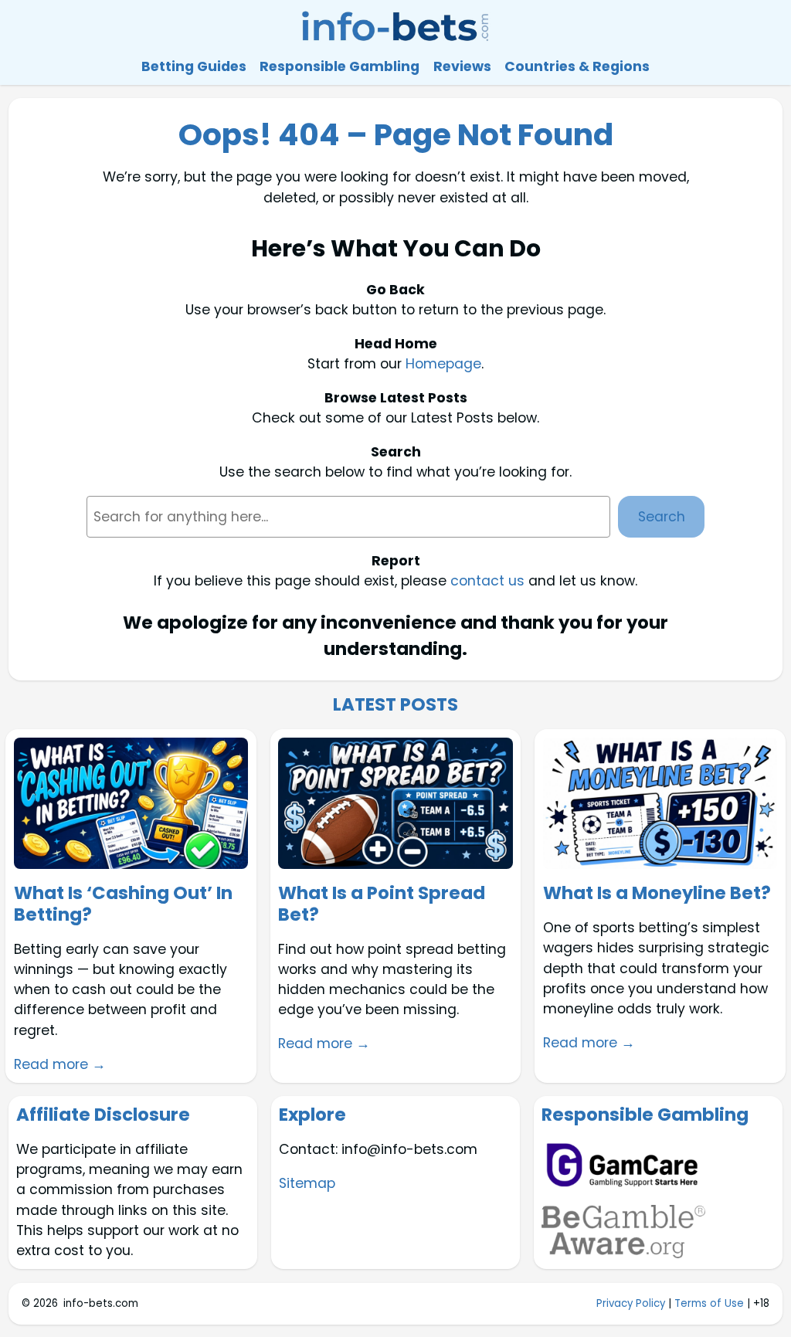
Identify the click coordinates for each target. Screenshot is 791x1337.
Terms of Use (709, 1303)
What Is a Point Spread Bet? (381, 904)
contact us (487, 581)
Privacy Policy (630, 1303)
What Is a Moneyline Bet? (657, 893)
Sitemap (307, 1183)
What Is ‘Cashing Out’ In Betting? (123, 904)
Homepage (443, 364)
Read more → (60, 1064)
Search (661, 516)
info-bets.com (100, 1303)
